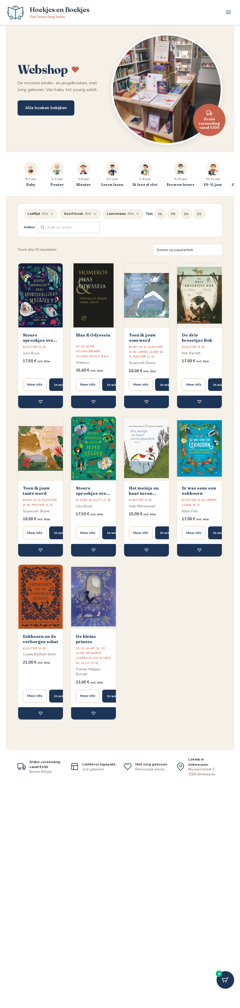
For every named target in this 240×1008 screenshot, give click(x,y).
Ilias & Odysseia (93, 335)
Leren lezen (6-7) (199, 502)
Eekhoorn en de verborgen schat (40, 639)
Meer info (34, 384)
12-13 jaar (85, 346)
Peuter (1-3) (143, 356)
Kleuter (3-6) (34, 347)
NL (160, 214)
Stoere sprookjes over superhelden (92, 490)
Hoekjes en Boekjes (60, 10)
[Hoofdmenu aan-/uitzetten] (228, 12)
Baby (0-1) (137, 347)
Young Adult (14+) (92, 356)
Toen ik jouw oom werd (142, 337)
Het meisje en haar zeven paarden (144, 490)
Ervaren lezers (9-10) (88, 655)
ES (199, 214)
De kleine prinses (86, 639)
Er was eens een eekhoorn (199, 490)
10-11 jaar (85, 648)
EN (186, 214)
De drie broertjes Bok (197, 337)
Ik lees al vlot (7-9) (93, 500)
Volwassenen (88, 351)
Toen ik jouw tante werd (36, 490)
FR (173, 214)
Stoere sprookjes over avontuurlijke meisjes (39, 337)
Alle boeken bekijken (46, 108)
